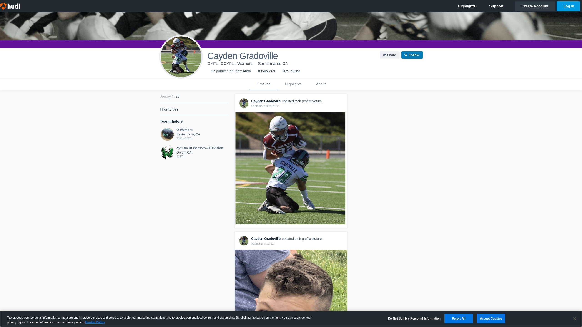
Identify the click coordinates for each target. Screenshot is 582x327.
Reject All (459, 318)
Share (391, 55)
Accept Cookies (491, 318)
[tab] (263, 84)
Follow (414, 55)
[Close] (575, 319)
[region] (291, 319)
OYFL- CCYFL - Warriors (230, 63)
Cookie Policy (95, 322)
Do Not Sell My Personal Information (414, 318)
